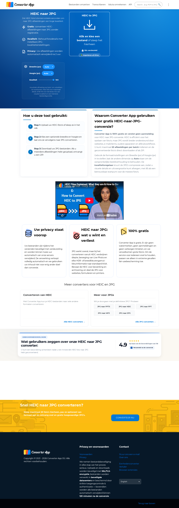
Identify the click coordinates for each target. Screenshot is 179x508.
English (124, 481)
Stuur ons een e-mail (129, 454)
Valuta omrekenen (117, 4)
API (130, 4)
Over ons (123, 457)
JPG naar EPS (125, 313)
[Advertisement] (89, 380)
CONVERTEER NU (125, 418)
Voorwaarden (86, 454)
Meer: (168, 4)
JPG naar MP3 (104, 313)
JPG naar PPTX (103, 307)
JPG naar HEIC (125, 307)
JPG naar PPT (146, 307)
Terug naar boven (146, 503)
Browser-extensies (128, 470)
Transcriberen (99, 4)
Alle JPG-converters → (145, 322)
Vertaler (123, 467)
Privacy (83, 457)
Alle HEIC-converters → (74, 322)
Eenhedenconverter (129, 464)
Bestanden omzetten (79, 4)
